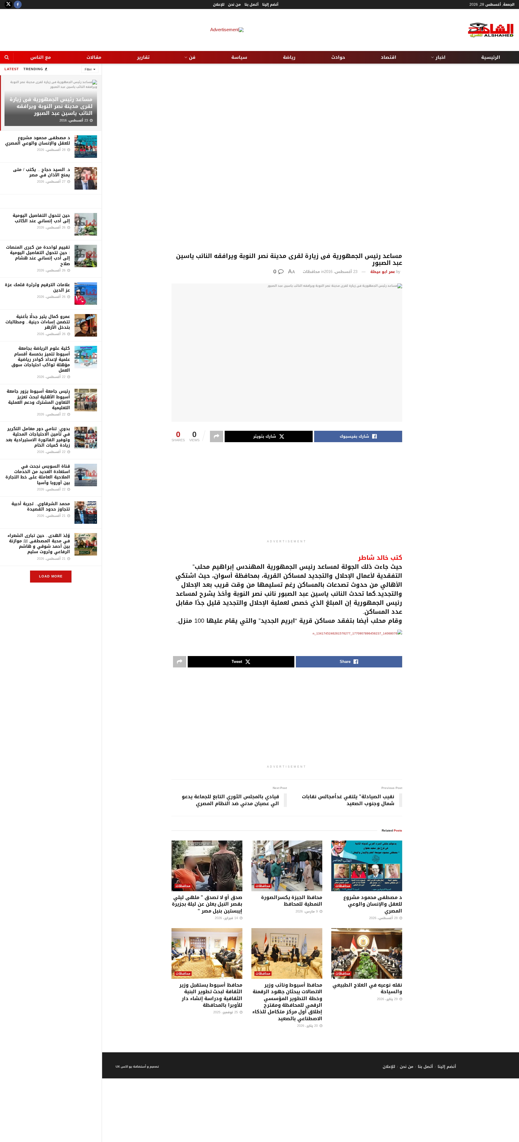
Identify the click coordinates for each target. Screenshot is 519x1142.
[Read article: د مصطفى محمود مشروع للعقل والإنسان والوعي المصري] (366, 866)
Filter (88, 69)
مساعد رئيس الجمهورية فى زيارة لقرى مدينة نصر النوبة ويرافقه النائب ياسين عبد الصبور (51, 106)
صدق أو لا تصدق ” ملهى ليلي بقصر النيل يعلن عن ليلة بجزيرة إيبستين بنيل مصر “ (207, 904)
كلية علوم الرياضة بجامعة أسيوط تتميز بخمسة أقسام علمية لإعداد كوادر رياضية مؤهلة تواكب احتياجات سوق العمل (40, 359)
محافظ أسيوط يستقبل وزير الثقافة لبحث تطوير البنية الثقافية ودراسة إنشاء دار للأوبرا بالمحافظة (210, 995)
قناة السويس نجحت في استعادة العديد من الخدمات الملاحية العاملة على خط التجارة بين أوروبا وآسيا (37, 474)
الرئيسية (490, 57)
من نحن (234, 4)
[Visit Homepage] (485, 30)
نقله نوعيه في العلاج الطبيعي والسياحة (367, 988)
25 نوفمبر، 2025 (226, 1012)
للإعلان (218, 4)
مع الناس (40, 57)
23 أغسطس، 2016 (340, 271)
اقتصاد (388, 57)
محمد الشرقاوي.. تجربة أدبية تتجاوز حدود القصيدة (40, 506)
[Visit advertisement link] (51, 201)
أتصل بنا (251, 4)
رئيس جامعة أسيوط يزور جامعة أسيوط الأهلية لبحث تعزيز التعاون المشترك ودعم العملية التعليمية (38, 399)
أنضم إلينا (270, 4)
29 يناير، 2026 (388, 999)
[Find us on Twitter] (8, 4)
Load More (50, 576)
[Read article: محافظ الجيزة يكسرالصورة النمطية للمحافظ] (286, 866)
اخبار (440, 57)
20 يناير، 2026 (308, 1026)
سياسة (239, 57)
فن (192, 57)
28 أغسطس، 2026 (384, 918)
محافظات (311, 271)
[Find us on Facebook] (18, 4)
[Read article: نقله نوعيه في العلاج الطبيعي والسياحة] (366, 953)
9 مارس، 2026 (307, 911)
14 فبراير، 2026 (227, 918)
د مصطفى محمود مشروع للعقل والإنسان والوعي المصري (37, 140)
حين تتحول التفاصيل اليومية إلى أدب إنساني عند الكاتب (41, 218)
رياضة (289, 57)
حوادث (338, 57)
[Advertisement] (287, 158)
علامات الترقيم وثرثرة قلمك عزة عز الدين (37, 287)
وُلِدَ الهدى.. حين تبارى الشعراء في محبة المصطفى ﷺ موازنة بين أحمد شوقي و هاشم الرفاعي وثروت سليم (39, 544)
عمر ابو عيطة (382, 271)
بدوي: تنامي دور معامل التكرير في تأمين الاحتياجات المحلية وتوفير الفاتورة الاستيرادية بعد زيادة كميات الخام (38, 437)
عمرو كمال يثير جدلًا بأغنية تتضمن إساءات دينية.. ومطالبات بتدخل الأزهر (37, 322)
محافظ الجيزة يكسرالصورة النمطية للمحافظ (291, 901)
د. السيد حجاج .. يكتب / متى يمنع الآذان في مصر (41, 172)
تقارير (143, 57)
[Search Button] (7, 57)
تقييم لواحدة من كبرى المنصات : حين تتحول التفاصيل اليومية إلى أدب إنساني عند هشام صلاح (38, 255)
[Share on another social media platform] (216, 436)
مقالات (93, 57)
